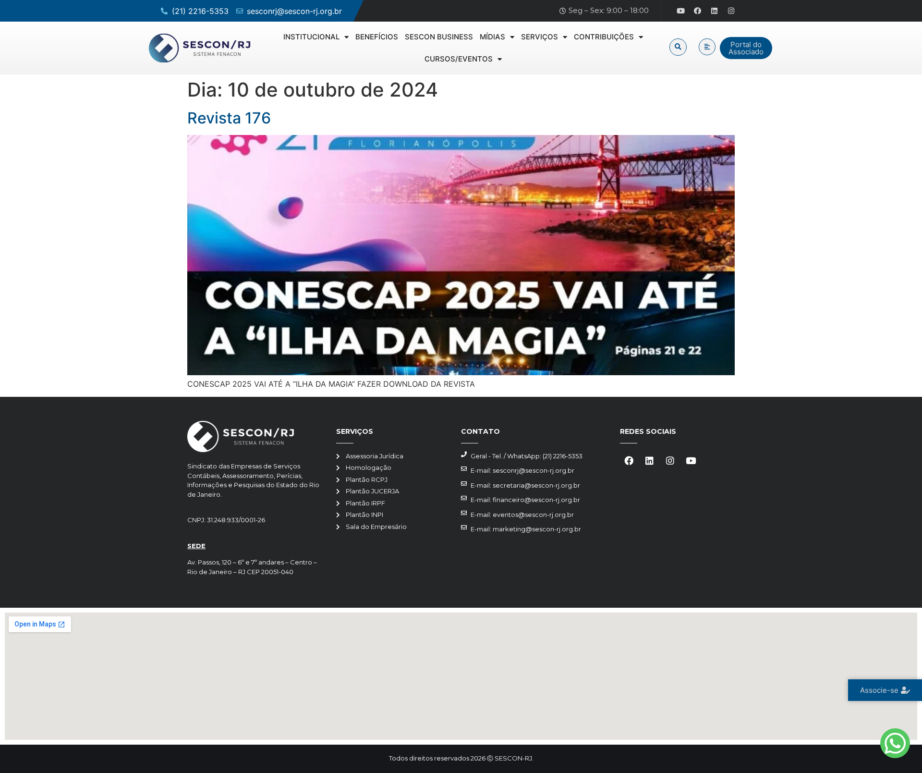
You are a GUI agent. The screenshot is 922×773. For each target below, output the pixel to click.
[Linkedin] (714, 11)
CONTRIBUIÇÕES (604, 36)
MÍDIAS (492, 36)
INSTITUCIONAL (311, 36)
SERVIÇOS (539, 36)
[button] (678, 47)
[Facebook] (698, 11)
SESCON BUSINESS (439, 36)
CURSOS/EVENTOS (459, 58)
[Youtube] (681, 11)
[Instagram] (731, 11)
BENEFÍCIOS (376, 36)
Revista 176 (229, 118)
